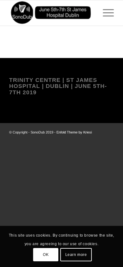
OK (46, 254)
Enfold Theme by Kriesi (74, 132)
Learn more (76, 254)
